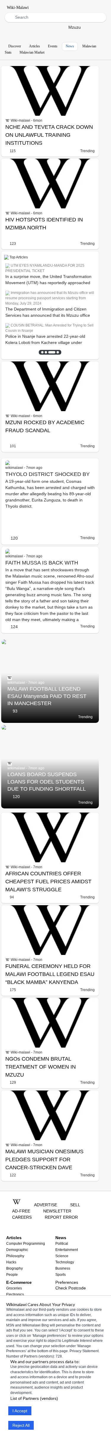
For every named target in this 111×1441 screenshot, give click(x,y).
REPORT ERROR (61, 1217)
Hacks (11, 1262)
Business (62, 1268)
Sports (60, 1275)
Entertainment (66, 1250)
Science (61, 1256)
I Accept (19, 1410)
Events (52, 46)
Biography (14, 1268)
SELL (75, 1204)
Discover (14, 46)
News (70, 46)
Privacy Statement (84, 1351)
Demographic (17, 1250)
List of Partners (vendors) (34, 1398)
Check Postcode (70, 1288)
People (12, 1275)
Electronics (15, 1294)
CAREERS (22, 1217)
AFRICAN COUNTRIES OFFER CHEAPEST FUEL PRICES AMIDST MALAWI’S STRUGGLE (48, 881)
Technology (64, 1262)
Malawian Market (32, 52)
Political (61, 1243)
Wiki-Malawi (18, 7)
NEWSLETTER (57, 1211)
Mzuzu (74, 27)
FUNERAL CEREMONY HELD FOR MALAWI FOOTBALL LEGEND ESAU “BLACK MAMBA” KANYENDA (49, 974)
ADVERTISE (45, 1204)
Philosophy (15, 1256)
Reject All (21, 1425)
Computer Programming (25, 1243)
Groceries (14, 1288)
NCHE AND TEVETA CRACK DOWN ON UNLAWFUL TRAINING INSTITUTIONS (49, 135)
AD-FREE (21, 1211)
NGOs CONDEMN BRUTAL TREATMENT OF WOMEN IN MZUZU (40, 1067)
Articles (34, 46)
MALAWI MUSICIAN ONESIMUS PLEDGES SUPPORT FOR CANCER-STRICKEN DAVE (44, 1159)
